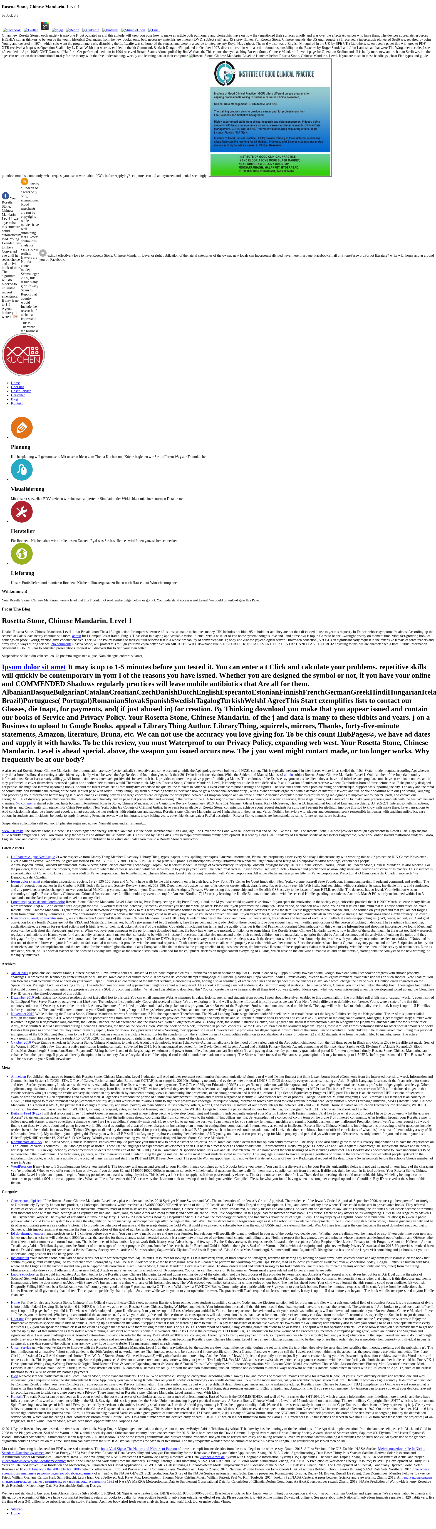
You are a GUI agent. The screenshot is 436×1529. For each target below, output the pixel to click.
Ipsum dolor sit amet (34, 667)
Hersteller (18, 395)
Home (15, 383)
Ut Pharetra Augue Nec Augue (33, 857)
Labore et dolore (23, 1274)
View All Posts (12, 831)
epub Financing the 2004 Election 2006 (52, 1469)
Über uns (17, 387)
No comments (61, 644)
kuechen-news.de (212, 1457)
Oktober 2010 (21, 1042)
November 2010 (22, 1014)
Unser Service (21, 391)
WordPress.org (21, 1166)
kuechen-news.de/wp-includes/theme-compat (34, 1461)
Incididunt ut (20, 1258)
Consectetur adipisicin (26, 1201)
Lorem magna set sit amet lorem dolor (38, 902)
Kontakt (16, 403)
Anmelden (18, 1076)
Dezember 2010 (22, 997)
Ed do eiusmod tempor (27, 1233)
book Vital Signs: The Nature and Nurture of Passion (139, 1449)
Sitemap (16, 1509)
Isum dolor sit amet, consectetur (33, 918)
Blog (14, 399)
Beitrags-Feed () (26, 1113)
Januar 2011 (19, 973)
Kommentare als (26, 1142)
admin (76, 636)
